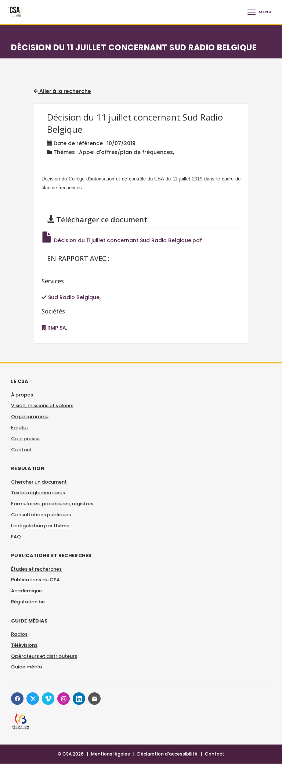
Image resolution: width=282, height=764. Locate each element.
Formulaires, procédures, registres (52, 503)
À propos (22, 394)
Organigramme (29, 416)
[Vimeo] (48, 698)
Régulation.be (28, 601)
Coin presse (25, 438)
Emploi (19, 427)
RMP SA (56, 327)
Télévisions (24, 645)
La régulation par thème (40, 525)
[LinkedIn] (79, 698)
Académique (26, 590)
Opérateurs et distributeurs (44, 656)
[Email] (94, 698)
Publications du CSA (35, 579)
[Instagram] (63, 698)
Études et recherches (36, 569)
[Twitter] (32, 698)
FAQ (16, 536)
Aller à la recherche (64, 91)
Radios (19, 634)
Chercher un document (39, 481)
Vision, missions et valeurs (42, 405)
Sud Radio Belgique (73, 297)
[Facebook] (17, 698)
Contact (21, 449)
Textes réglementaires (38, 492)
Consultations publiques (41, 514)
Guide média (26, 666)
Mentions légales (110, 754)
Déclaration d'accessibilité (167, 754)
